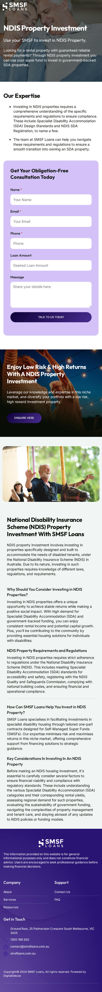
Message (17, 277)
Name (16, 189)
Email (15, 211)
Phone (16, 233)
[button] (99, 6)
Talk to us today (51, 317)
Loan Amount (20, 255)
